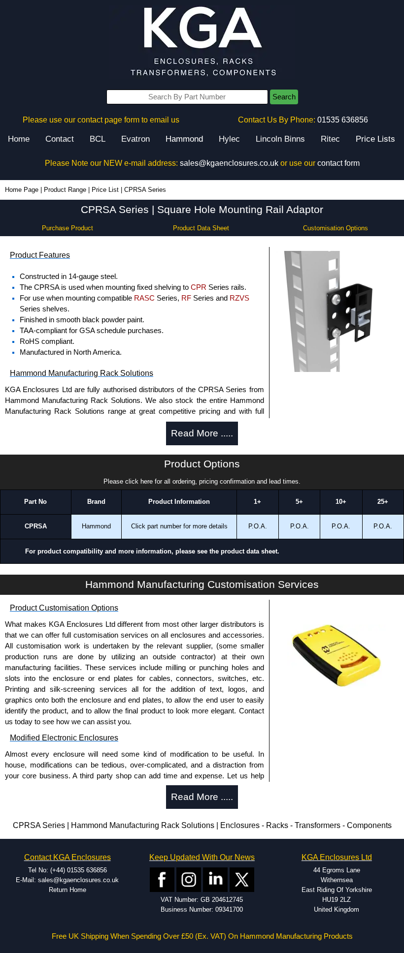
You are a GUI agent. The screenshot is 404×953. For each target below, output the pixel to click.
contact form (338, 163)
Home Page (21, 189)
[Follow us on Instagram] (188, 879)
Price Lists (375, 139)
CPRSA (36, 526)
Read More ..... (202, 433)
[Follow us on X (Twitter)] (242, 879)
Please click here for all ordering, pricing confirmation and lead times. (202, 481)
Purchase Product (67, 228)
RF (186, 298)
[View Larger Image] (336, 311)
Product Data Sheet (201, 228)
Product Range (65, 189)
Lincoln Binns (280, 139)
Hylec (229, 139)
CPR (198, 287)
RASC (144, 298)
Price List (105, 189)
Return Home (67, 889)
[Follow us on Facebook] (162, 879)
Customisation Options (335, 228)
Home (19, 139)
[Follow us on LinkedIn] (215, 879)
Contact (59, 139)
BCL (97, 139)
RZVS (239, 298)
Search (284, 97)
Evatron (135, 139)
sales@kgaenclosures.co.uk (229, 163)
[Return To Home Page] (202, 42)
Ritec (330, 139)
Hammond (184, 139)
